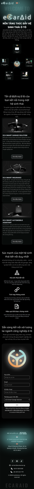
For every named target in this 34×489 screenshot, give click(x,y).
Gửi (17, 405)
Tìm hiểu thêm (17, 157)
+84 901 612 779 (18, 472)
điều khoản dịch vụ (18, 410)
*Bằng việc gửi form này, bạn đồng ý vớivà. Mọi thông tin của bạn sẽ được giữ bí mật (17, 410)
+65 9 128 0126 (18, 469)
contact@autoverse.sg (18, 465)
